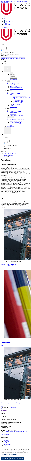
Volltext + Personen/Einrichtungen (10, 54)
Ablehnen (12, 458)
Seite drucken (4, 410)
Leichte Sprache (7, 444)
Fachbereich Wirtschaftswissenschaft (9, 57)
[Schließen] (7, 82)
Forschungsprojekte (8, 265)
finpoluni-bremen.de (16, 431)
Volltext (4, 51)
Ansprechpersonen (5, 434)
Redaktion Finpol (13, 407)
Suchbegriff (3, 48)
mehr (2, 267)
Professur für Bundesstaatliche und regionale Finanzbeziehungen (13, 57)
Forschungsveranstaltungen (11, 403)
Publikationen (6, 342)
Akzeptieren (20, 458)
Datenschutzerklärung (7, 454)
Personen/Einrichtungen (8, 52)
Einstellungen (5, 458)
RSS (2, 408)
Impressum (6, 440)
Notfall (5, 442)
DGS (5, 445)
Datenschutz (6, 441)
